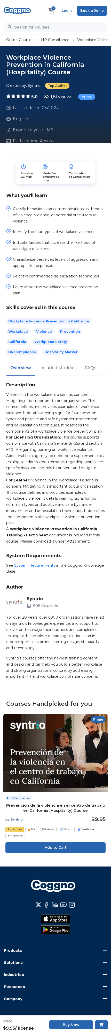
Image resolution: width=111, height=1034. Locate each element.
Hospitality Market (60, 352)
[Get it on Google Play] (55, 929)
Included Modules (58, 367)
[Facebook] (46, 905)
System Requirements (34, 565)
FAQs (90, 367)
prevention (70, 331)
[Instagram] (72, 905)
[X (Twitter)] (38, 904)
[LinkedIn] (55, 905)
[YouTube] (63, 905)
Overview (20, 367)
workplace (18, 331)
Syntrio (34, 85)
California (17, 342)
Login (67, 10)
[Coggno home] (17, 10)
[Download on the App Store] (55, 919)
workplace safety (51, 342)
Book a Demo (92, 10)
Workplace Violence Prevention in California (48, 321)
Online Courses (19, 40)
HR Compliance (55, 40)
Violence (44, 331)
